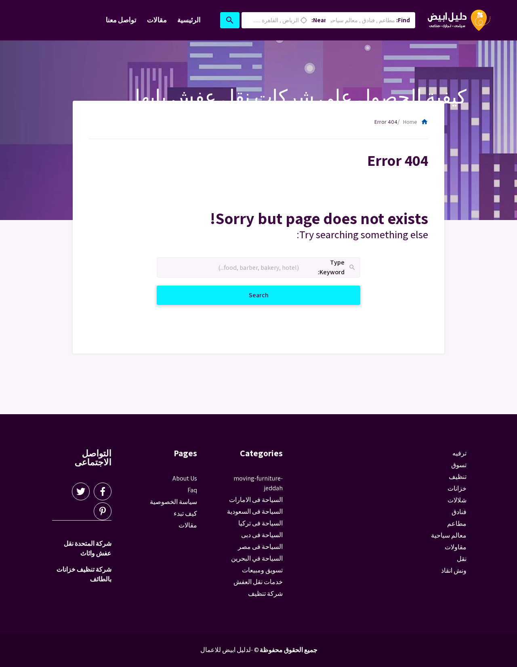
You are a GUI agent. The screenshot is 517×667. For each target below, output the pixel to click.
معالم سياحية (449, 535)
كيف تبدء (185, 513)
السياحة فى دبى (262, 535)
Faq (192, 490)
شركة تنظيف (265, 593)
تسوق (459, 465)
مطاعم (457, 523)
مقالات (157, 19)
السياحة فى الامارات (256, 499)
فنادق (459, 512)
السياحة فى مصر (260, 546)
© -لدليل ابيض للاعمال (229, 650)
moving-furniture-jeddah (258, 483)
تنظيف (458, 476)
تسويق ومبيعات (262, 570)
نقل (462, 559)
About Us (184, 478)
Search (249, 294)
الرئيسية (189, 19)
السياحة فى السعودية (255, 511)
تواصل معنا (121, 19)
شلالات (457, 500)
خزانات (457, 488)
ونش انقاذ (454, 570)
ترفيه (459, 453)
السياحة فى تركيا (260, 523)
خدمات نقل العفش (258, 582)
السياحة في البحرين (257, 558)
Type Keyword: (337, 267)
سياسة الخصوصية (173, 502)
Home (415, 121)
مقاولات (456, 547)
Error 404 (385, 121)
